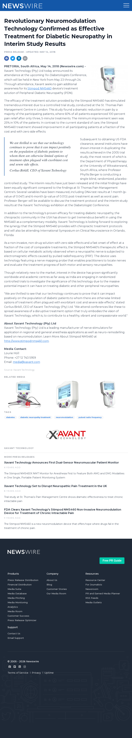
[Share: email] (25, 58)
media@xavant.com (26, 362)
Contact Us (14, 633)
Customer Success (18, 615)
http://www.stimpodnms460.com (26, 341)
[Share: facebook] (7, 58)
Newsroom (91, 589)
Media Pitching (16, 598)
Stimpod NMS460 (40, 88)
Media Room (15, 611)
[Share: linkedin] (19, 58)
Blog (49, 584)
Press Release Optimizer (22, 620)
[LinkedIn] (20, 666)
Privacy (36, 672)
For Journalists (93, 584)
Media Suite (14, 589)
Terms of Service (18, 672)
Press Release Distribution (23, 580)
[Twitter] (15, 666)
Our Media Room (56, 593)
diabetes (10, 417)
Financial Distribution (20, 584)
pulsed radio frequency (90, 417)
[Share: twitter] (13, 58)
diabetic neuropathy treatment (35, 417)
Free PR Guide (112, 560)
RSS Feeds (91, 598)
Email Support (16, 638)
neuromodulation (64, 417)
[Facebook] (10, 666)
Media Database (17, 593)
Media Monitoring (18, 602)
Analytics (13, 606)
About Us (52, 580)
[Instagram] (25, 666)
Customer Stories (57, 589)
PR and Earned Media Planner (102, 593)
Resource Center (95, 580)
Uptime (49, 672)
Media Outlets (93, 602)
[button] (126, 5)
